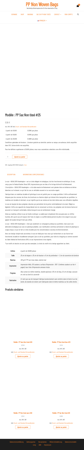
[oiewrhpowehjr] (42, 67)
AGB (40, 445)
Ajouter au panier (19, 157)
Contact (57, 14)
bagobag (30, 14)
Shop (22, 14)
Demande (14, 14)
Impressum (47, 445)
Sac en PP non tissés (43, 14)
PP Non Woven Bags (42, 4)
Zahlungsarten (31, 442)
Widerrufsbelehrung (56, 442)
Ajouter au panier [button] (22, 356)
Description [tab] (11, 174)
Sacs (25, 165)
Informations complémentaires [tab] (33, 174)
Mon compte (69, 14)
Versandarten (42, 442)
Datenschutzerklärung (17, 442)
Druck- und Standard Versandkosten (25, 127)
